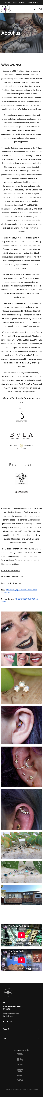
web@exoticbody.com (11, 1014)
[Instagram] (11, 1022)
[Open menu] (35, 9)
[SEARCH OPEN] (40, 9)
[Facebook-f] (4, 1022)
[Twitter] (7, 1022)
